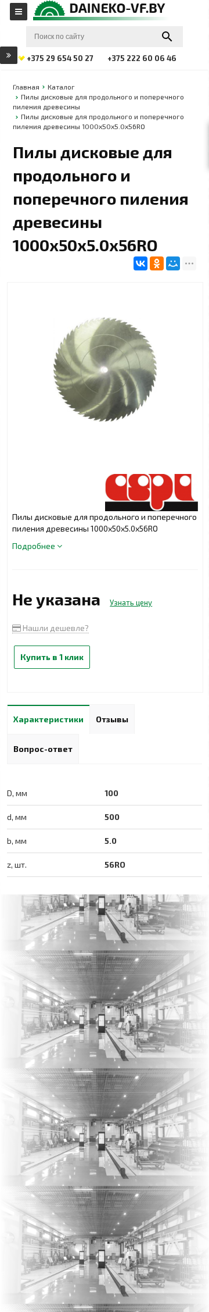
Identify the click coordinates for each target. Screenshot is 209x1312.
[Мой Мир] (173, 263)
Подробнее (34, 546)
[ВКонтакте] (140, 263)
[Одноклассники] (157, 263)
